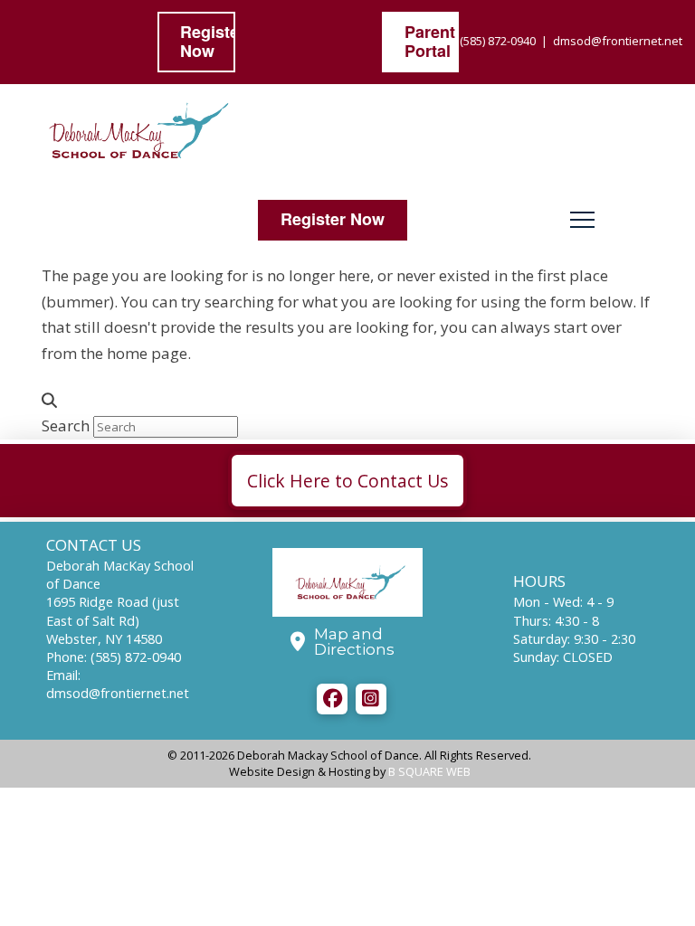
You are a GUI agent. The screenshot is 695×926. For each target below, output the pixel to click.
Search (66, 425)
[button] (582, 220)
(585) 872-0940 (498, 41)
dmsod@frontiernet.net (617, 41)
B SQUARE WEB (429, 771)
